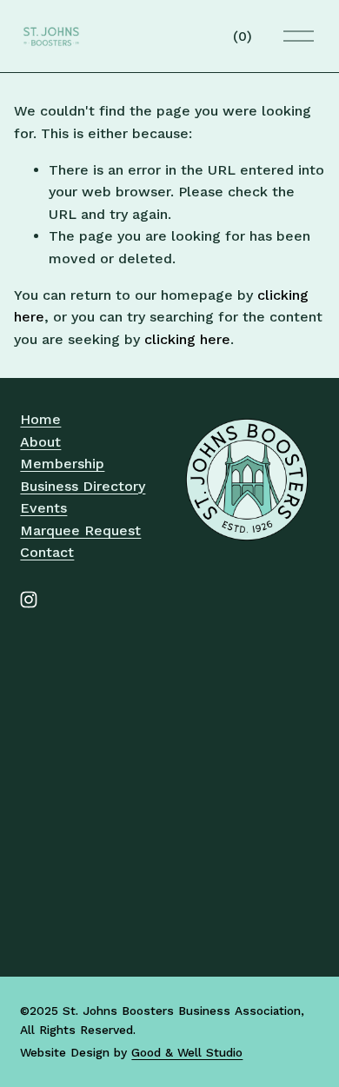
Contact (47, 552)
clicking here (187, 339)
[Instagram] (28, 599)
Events (43, 508)
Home (40, 419)
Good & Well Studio (187, 1052)
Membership (62, 463)
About (40, 442)
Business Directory (82, 486)
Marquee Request (80, 530)
